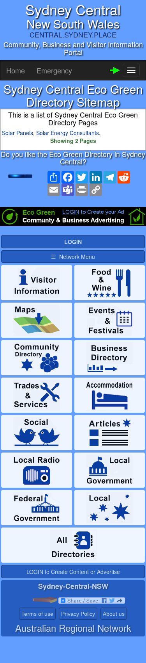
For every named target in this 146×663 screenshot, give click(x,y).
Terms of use (37, 614)
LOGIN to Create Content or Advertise (73, 572)
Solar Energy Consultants (67, 133)
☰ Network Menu (73, 256)
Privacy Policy (78, 614)
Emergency (54, 70)
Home (15, 70)
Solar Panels (17, 133)
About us (114, 614)
